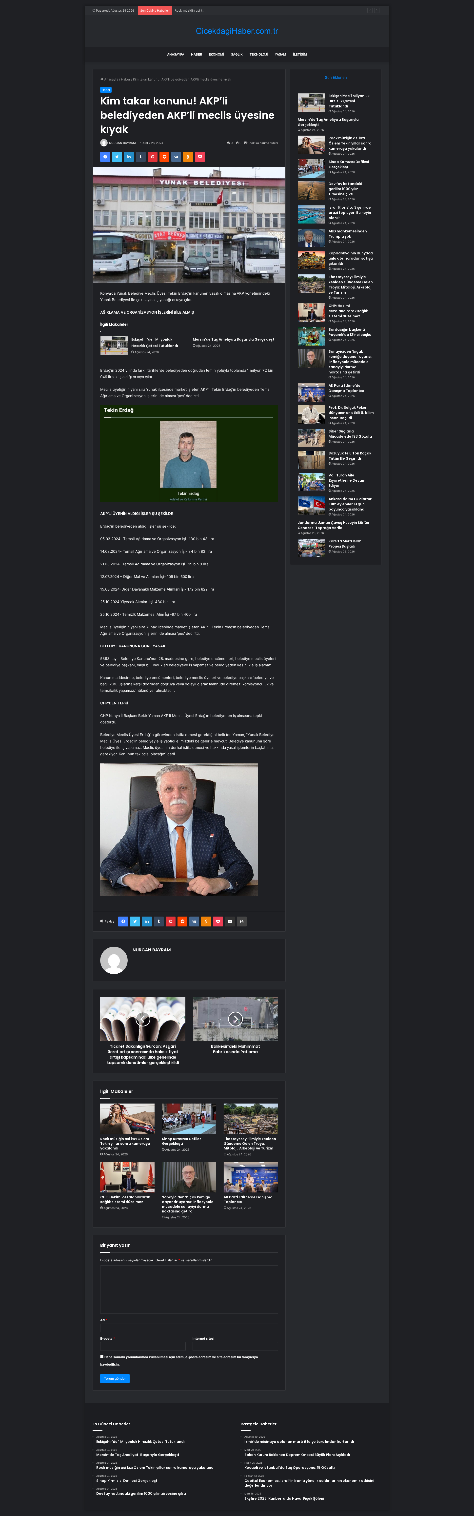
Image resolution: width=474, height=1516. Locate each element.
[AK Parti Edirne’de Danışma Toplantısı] (251, 1177)
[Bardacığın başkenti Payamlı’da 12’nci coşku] (311, 336)
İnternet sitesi (204, 1338)
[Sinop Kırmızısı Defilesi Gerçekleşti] (189, 1119)
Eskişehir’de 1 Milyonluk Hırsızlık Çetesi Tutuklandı (349, 101)
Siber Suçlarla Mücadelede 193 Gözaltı (350, 434)
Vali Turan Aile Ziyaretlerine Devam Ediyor (347, 480)
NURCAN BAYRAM (122, 143)
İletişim (300, 54)
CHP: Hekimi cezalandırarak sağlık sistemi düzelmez (125, 1199)
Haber (196, 54)
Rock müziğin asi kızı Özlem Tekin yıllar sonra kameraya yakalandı (224, 10)
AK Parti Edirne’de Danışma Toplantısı (248, 1199)
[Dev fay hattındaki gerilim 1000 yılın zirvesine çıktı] (311, 190)
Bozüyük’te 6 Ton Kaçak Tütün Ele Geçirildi (350, 456)
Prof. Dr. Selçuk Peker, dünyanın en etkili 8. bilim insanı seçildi (351, 412)
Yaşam (280, 54)
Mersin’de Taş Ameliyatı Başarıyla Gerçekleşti (234, 339)
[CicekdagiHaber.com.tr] (237, 31)
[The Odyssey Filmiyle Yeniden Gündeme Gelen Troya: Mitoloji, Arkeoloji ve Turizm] (251, 1119)
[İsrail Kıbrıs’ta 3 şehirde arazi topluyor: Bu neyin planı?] (311, 214)
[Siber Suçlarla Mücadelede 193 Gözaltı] (311, 438)
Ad (103, 1320)
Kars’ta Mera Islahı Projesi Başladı (345, 544)
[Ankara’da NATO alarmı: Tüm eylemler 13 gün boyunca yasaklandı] (311, 505)
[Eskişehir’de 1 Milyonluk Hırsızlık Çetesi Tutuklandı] (114, 345)
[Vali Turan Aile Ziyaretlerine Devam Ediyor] (311, 482)
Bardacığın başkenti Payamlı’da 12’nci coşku (350, 332)
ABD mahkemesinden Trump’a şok (348, 234)
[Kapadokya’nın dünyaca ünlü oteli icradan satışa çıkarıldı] (311, 260)
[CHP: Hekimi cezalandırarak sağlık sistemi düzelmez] (127, 1177)
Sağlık (237, 54)
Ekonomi (216, 54)
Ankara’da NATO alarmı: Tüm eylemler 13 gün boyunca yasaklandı (350, 504)
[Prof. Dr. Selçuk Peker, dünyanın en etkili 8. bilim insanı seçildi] (311, 414)
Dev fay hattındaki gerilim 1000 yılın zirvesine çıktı (345, 189)
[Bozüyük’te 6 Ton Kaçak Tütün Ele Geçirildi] (311, 460)
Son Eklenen (336, 77)
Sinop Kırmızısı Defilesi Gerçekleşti (182, 1141)
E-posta (107, 1338)
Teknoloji (259, 54)
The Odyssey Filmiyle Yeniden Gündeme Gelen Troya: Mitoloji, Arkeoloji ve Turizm (250, 1143)
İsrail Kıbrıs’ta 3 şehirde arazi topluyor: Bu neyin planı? (350, 212)
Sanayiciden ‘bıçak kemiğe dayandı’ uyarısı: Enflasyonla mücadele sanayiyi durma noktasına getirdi (188, 1204)
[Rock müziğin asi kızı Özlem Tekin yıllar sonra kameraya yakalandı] (127, 1119)
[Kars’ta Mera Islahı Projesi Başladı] (311, 548)
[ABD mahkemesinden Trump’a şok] (311, 238)
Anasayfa (175, 54)
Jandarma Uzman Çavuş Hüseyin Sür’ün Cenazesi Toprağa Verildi (333, 525)
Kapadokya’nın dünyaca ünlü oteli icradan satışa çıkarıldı (351, 258)
